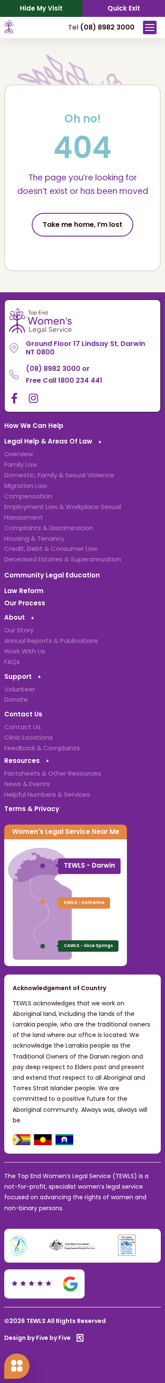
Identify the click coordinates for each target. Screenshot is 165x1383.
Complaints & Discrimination (48, 527)
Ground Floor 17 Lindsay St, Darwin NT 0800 (85, 348)
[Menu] (150, 27)
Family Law (20, 464)
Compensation (28, 496)
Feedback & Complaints (42, 747)
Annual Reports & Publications (51, 640)
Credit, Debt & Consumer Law (50, 548)
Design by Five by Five (37, 1338)
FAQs (12, 661)
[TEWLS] (9, 31)
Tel (101, 27)
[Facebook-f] (14, 398)
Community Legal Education (52, 575)
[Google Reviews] (45, 1284)
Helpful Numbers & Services (47, 794)
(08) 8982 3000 (53, 368)
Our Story (18, 630)
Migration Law (25, 485)
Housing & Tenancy (34, 538)
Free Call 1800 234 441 (64, 380)
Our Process (24, 603)
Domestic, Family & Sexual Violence (59, 475)
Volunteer (19, 689)
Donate (16, 699)
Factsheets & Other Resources (52, 773)
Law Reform (24, 590)
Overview (18, 453)
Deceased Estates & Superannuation (62, 559)
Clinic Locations (28, 737)
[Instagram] (33, 398)
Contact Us (23, 714)
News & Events (27, 783)
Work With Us (24, 651)
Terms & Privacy (31, 808)
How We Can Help (33, 425)
